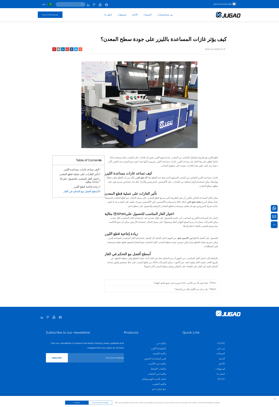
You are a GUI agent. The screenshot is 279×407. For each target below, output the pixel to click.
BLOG (221, 378)
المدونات (147, 14)
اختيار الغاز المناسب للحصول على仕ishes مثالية (79, 180)
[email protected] (222, 4)
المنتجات (161, 14)
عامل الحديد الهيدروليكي (154, 378)
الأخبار (135, 14)
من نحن (169, 14)
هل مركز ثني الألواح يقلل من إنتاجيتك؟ (191, 289)
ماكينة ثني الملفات (156, 373)
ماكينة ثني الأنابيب (157, 363)
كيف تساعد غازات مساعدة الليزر (81, 169)
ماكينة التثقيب (159, 384)
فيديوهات (122, 14)
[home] (228, 17)
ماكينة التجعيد (159, 353)
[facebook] (106, 3)
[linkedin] (88, 3)
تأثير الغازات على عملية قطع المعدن (79, 174)
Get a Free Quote (50, 15)
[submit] (82, 4)
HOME (221, 343)
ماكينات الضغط (158, 368)
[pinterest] (93, 3)
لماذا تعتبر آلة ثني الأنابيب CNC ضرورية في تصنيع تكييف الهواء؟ (181, 283)
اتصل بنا (108, 14)
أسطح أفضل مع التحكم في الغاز (81, 191)
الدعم (222, 358)
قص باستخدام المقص (155, 358)
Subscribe (57, 358)
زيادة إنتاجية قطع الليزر (86, 186)
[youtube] (100, 3)
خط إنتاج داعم (159, 389)
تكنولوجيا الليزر (158, 348)
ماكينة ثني (161, 343)
